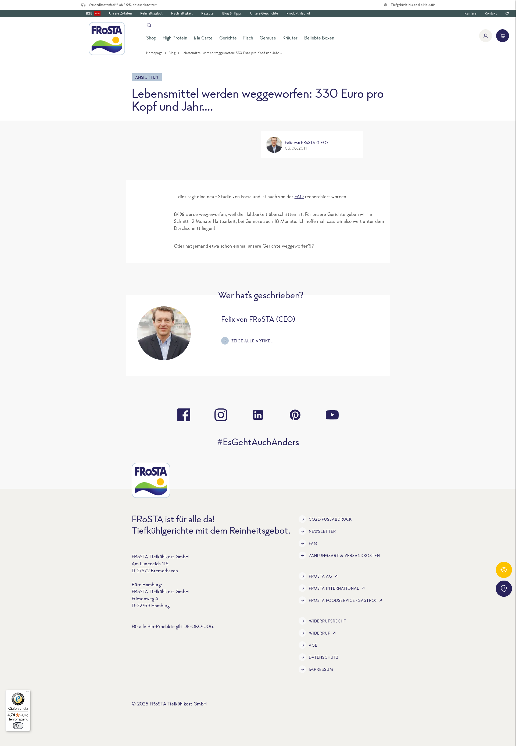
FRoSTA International (334, 588)
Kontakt (491, 13)
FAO (299, 196)
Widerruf (319, 633)
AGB (313, 645)
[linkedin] (258, 414)
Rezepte (207, 13)
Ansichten (146, 77)
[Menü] (27, 693)
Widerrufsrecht (327, 621)
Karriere (470, 13)
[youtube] (332, 414)
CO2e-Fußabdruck (330, 519)
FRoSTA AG (320, 576)
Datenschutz (324, 657)
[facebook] (183, 414)
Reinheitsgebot (151, 13)
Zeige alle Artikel (252, 340)
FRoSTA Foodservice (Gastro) (343, 600)
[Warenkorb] (502, 35)
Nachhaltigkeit (182, 13)
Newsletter (322, 531)
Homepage (154, 52)
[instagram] (220, 414)
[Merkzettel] (507, 13)
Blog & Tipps (232, 13)
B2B (92, 13)
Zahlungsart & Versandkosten (344, 555)
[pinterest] (295, 414)
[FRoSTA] (107, 38)
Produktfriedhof (298, 13)
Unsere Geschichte (264, 13)
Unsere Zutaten (120, 13)
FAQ (313, 543)
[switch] (18, 725)
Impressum (321, 669)
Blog (172, 52)
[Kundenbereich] (485, 35)
